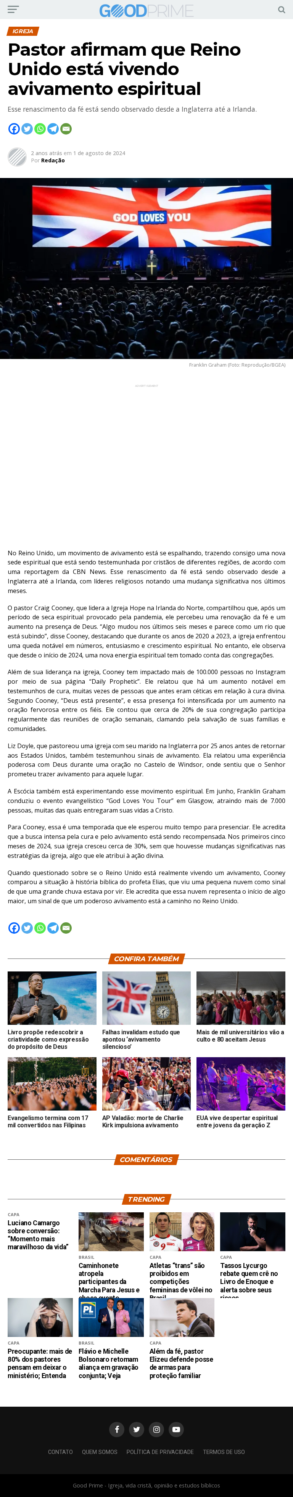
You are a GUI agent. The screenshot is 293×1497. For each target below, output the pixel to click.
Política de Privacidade (160, 1452)
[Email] (66, 129)
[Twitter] (27, 129)
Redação (53, 160)
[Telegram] (53, 129)
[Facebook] (14, 129)
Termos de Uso (224, 1452)
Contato (60, 1452)
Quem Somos (100, 1452)
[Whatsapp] (40, 129)
